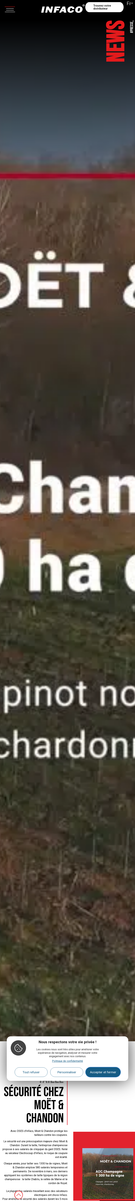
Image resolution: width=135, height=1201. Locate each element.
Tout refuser (31, 1072)
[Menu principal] (10, 9)
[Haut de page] (18, 1195)
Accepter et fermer (103, 1072)
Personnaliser (66, 1072)
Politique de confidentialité (67, 1061)
